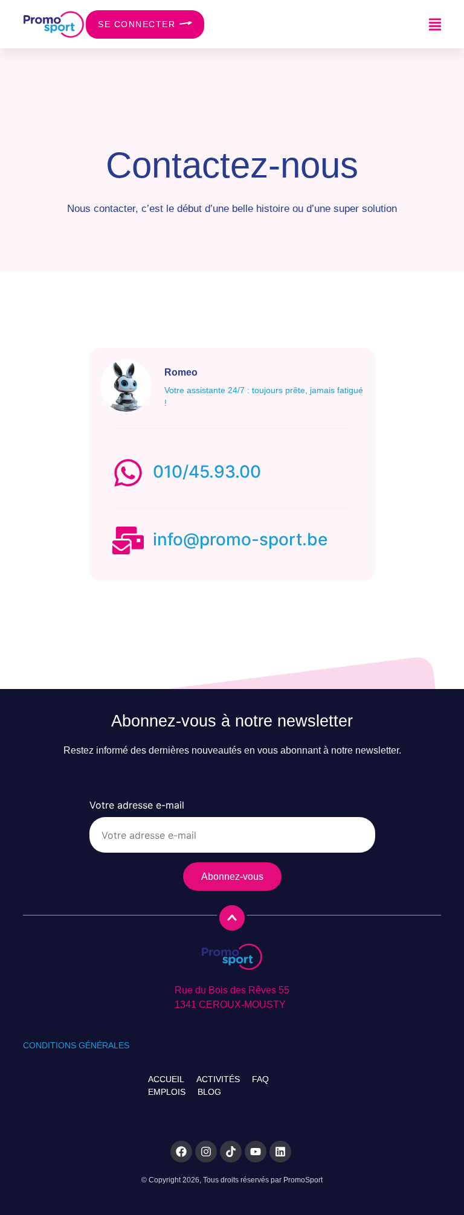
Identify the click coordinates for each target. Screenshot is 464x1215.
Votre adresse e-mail (136, 805)
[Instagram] (206, 1151)
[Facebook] (181, 1151)
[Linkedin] (280, 1151)
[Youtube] (255, 1151)
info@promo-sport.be (240, 539)
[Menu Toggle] (435, 24)
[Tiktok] (231, 1151)
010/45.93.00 (207, 471)
